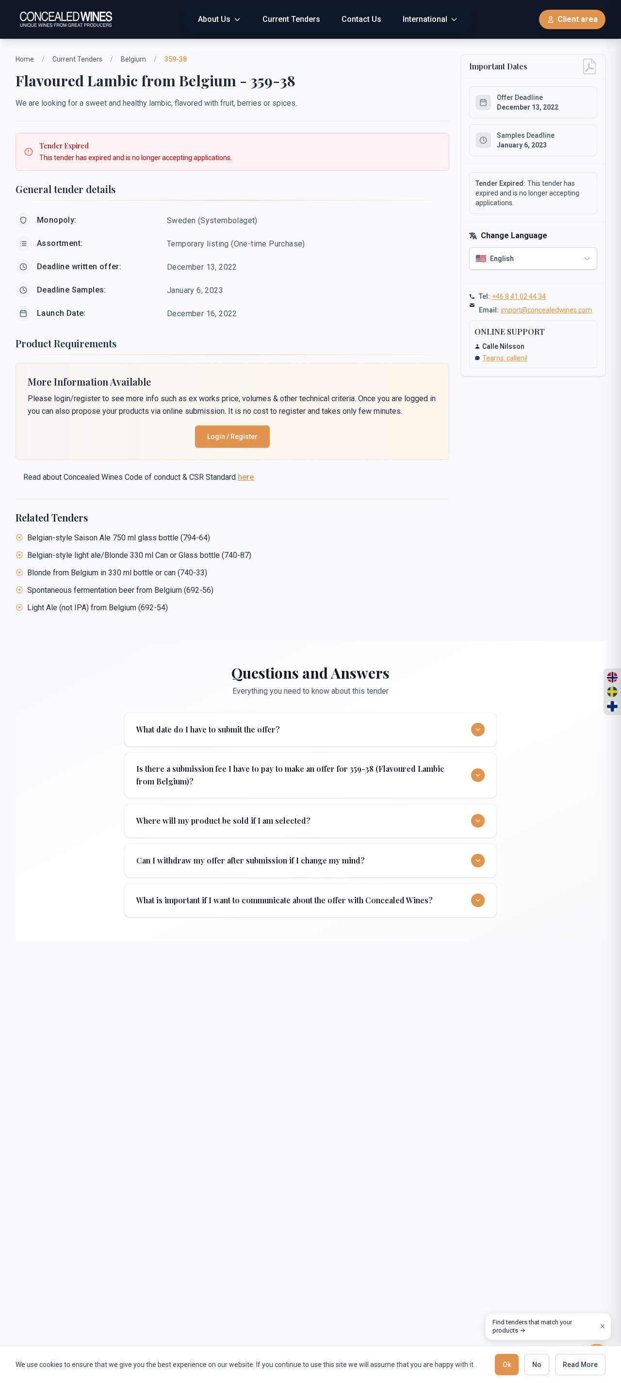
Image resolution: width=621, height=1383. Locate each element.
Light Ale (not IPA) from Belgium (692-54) (97, 607)
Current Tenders (77, 59)
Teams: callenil (504, 358)
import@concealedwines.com (546, 310)
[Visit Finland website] (612, 706)
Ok (507, 1364)
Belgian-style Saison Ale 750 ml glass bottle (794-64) (118, 537)
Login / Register (232, 436)
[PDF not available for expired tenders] (589, 66)
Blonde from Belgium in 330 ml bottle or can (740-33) (117, 572)
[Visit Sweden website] (612, 692)
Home (25, 59)
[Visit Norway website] (612, 677)
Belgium (133, 59)
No (536, 1364)
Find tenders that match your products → (532, 1326)
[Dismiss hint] (602, 1326)
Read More (580, 1364)
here (246, 477)
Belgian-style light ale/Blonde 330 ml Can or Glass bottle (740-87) (139, 555)
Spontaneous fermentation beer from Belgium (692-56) (120, 590)
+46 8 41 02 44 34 (519, 296)
